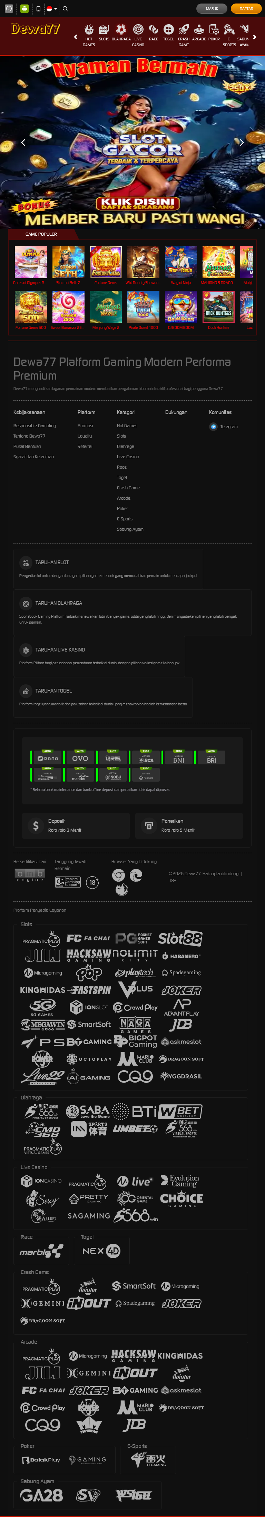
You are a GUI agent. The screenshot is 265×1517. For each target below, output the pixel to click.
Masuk (212, 8)
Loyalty (85, 436)
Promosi (85, 426)
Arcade (199, 39)
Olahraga (121, 39)
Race (153, 39)
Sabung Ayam (244, 42)
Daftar (246, 8)
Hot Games (89, 42)
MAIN (35, 262)
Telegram (229, 427)
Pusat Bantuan (27, 446)
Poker (214, 39)
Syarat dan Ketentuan (33, 457)
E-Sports (229, 42)
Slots (104, 39)
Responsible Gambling (34, 426)
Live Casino (138, 42)
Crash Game (183, 42)
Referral (85, 446)
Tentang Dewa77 (29, 436)
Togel (168, 39)
